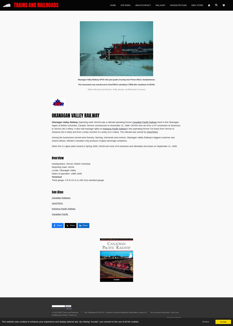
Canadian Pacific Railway (144, 122)
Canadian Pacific (60, 214)
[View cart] (223, 5)
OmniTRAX (152, 132)
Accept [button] (223, 322)
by (63, 308)
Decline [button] (205, 322)
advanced (69, 308)
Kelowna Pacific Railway (115, 129)
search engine (56, 308)
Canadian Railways (61, 198)
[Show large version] (116, 48)
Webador (178, 317)
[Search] (216, 5)
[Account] (209, 5)
